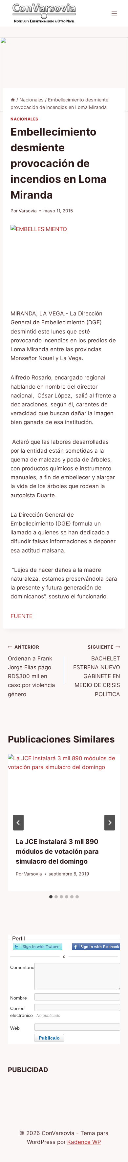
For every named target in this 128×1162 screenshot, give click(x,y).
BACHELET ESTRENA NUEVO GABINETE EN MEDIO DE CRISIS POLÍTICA (96, 670)
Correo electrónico (21, 1012)
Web (15, 1028)
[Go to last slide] (18, 822)
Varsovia (28, 210)
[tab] (51, 896)
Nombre (18, 998)
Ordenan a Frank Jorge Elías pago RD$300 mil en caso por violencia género (31, 670)
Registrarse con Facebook (96, 946)
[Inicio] (13, 99)
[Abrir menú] (114, 13)
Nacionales (24, 119)
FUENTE (21, 616)
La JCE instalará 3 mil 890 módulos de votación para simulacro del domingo (57, 851)
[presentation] (64, 791)
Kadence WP (84, 1142)
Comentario (21, 967)
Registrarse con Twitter (37, 946)
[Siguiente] (109, 822)
